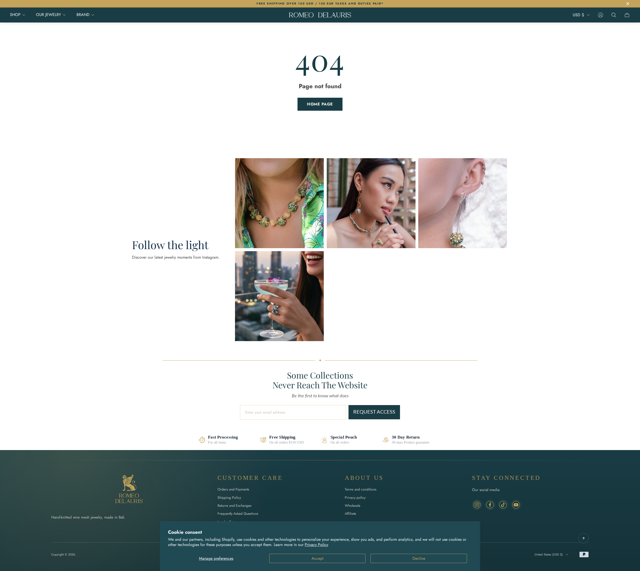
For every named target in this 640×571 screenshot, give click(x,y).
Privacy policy (355, 497)
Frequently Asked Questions (238, 513)
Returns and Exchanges (235, 505)
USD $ (578, 15)
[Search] (613, 14)
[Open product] (279, 203)
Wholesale (352, 505)
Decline (418, 558)
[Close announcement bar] (627, 3)
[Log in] (600, 14)
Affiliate (350, 513)
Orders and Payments (233, 489)
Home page (320, 104)
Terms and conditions (360, 489)
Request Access (374, 412)
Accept (318, 558)
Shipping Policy (229, 497)
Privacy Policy (316, 545)
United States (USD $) (548, 554)
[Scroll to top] (583, 538)
